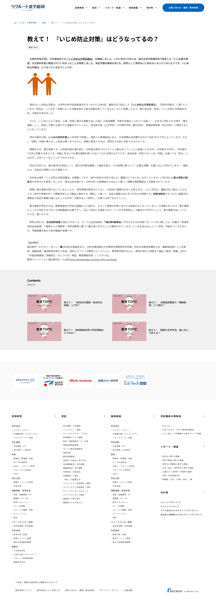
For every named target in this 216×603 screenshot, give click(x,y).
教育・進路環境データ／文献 (75, 441)
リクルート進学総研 (28, 22)
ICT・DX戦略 (19, 506)
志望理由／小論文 (71, 475)
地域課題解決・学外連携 (73, 464)
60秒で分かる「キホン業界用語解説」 (179, 429)
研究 (15, 517)
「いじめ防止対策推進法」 (144, 104)
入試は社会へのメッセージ (25, 554)
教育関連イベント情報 (73, 437)
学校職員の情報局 (171, 416)
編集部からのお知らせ (73, 502)
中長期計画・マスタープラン (26, 433)
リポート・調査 (113, 7)
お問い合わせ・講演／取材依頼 (183, 7)
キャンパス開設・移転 (23, 510)
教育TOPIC (33, 47)
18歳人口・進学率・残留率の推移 (177, 471)
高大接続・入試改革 (22, 450)
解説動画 (133, 7)
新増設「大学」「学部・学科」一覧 (177, 479)
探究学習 (67, 452)
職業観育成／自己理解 (73, 468)
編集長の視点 (19, 562)
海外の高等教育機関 (22, 542)
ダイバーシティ (20, 513)
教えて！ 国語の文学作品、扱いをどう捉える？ (169, 331)
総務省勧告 (159, 193)
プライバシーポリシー (109, 590)
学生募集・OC (20, 446)
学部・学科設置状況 (171, 475)
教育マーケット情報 (22, 538)
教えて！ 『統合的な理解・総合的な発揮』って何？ (83, 304)
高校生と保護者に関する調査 (175, 464)
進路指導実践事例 (71, 445)
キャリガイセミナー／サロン (75, 433)
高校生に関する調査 (171, 456)
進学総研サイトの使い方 (48, 590)
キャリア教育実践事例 (73, 448)
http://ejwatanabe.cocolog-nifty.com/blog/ (93, 259)
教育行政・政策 (20, 534)
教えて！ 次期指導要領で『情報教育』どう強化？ (167, 304)
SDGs (16, 473)
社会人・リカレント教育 (24, 466)
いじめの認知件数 (57, 137)
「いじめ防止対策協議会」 (80, 59)
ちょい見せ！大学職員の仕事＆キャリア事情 (181, 433)
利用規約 (128, 590)
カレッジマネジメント (171, 502)
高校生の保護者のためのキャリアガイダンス (181, 514)
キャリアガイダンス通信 (73, 494)
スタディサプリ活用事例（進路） (77, 483)
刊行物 (149, 7)
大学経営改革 (19, 550)
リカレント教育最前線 (23, 558)
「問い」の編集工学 (72, 479)
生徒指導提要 (53, 222)
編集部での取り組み (72, 498)
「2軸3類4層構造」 (113, 222)
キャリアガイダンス (170, 506)
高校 (94, 7)
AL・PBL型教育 (20, 462)
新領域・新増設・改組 (23, 458)
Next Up (166, 426)
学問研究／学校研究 (72, 471)
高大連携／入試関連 (72, 426)
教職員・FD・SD (21, 498)
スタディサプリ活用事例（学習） (77, 487)
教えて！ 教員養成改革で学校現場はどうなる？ (84, 331)
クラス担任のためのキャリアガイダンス (179, 510)
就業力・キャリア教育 (23, 482)
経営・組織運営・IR (22, 494)
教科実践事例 (69, 456)
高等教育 (79, 7)
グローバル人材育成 (22, 470)
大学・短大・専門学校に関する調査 (177, 468)
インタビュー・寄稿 (72, 429)
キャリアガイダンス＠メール (75, 491)
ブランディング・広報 (23, 437)
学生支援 (17, 486)
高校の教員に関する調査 (173, 460)
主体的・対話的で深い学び (74, 460)
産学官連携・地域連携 (23, 526)
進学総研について (23, 590)
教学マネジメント (21, 502)
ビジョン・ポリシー (22, 430)
